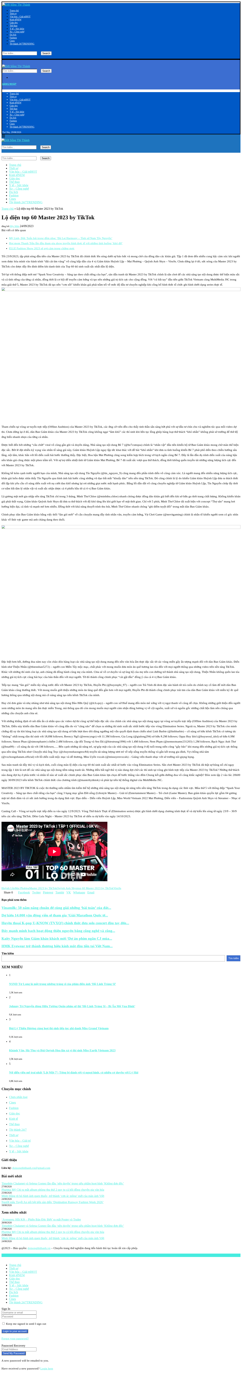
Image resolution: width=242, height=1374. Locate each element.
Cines (12, 40)
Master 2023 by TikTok (43, 888)
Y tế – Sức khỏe (17, 28)
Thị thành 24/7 (22, 43)
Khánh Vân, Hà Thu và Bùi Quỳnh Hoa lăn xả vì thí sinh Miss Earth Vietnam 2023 (62, 1050)
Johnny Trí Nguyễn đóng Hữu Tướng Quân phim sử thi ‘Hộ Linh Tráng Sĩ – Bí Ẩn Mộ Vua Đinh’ (72, 1006)
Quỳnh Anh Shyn (67, 888)
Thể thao (13, 25)
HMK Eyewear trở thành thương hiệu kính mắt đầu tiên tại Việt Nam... (57, 946)
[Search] (3, 49)
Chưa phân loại (18, 1097)
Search (46, 53)
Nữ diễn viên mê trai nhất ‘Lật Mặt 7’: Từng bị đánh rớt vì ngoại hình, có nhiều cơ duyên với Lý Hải (73, 1072)
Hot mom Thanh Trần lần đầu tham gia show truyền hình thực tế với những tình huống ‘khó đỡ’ (66, 243)
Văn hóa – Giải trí (20, 16)
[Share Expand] (95, 892)
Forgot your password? (15, 1338)
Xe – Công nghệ (17, 31)
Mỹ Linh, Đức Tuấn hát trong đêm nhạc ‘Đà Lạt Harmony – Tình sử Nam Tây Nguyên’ (60, 238)
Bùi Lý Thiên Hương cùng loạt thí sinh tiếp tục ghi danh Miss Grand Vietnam (59, 1028)
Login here (46, 1368)
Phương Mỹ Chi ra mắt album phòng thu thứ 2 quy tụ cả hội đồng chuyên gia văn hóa (53, 1189)
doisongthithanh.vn (39, 1248)
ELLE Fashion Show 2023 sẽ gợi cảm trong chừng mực (41, 248)
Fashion (13, 37)
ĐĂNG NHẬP (9, 84)
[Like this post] (14, 892)
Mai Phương (22, 888)
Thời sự (13, 13)
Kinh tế (15, 19)
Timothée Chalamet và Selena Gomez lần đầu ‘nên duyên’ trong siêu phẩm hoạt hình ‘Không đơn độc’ (63, 1183)
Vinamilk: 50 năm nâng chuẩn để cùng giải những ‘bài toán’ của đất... (56, 908)
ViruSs (117, 888)
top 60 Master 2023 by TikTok (95, 888)
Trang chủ (14, 10)
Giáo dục (14, 22)
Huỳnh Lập (8, 888)
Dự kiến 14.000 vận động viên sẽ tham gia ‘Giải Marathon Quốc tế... (55, 915)
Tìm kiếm (8, 953)
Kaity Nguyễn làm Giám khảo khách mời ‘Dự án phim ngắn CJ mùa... (57, 938)
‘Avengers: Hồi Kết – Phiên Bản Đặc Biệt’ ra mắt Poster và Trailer (41, 1219)
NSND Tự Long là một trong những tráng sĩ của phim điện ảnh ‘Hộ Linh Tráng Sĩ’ (62, 984)
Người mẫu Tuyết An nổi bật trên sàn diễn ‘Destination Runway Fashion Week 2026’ (53, 1202)
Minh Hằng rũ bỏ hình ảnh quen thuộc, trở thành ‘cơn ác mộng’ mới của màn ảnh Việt (53, 1196)
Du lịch (13, 34)
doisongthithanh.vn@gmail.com (31, 1167)
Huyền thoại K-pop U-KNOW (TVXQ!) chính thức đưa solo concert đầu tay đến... (65, 923)
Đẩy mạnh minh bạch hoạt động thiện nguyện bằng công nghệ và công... (58, 931)
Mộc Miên (14, 226)
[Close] (3, 57)
